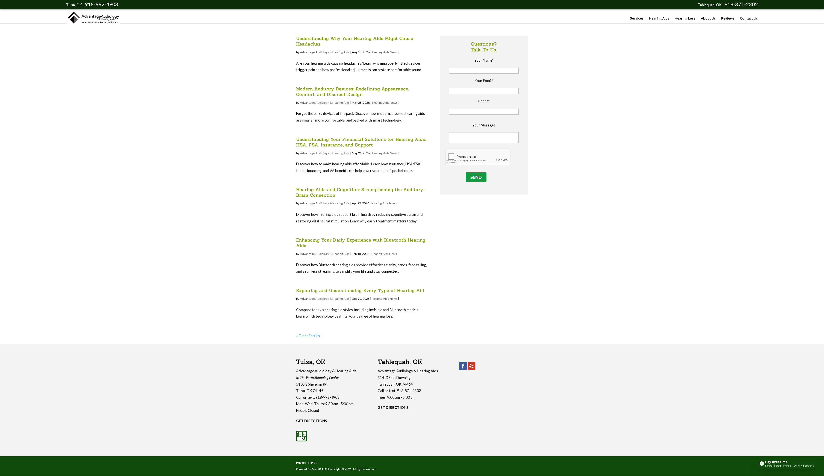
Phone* (484, 101)
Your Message (483, 125)
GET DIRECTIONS (311, 420)
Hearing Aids (659, 18)
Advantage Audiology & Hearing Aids (325, 52)
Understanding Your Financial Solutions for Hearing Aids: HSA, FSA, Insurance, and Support (361, 142)
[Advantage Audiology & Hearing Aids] (93, 23)
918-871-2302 (741, 4)
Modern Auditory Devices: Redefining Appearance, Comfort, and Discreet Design (352, 91)
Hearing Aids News (385, 52)
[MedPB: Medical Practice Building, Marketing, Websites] (311, 469)
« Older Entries (308, 335)
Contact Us (749, 18)
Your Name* (484, 60)
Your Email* (484, 80)
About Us (708, 18)
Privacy (301, 462)
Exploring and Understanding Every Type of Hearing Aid (360, 290)
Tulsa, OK (74, 5)
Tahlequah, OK (710, 5)
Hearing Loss (685, 18)
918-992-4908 (101, 4)
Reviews (728, 18)
